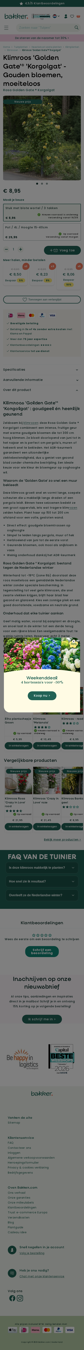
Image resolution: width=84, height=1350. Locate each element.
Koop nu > (42, 696)
